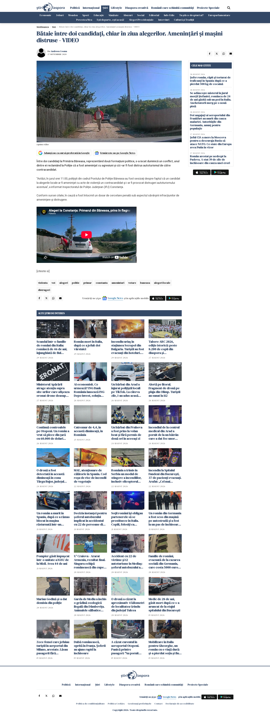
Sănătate (114, 15)
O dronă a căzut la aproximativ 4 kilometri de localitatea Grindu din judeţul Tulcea (127, 604)
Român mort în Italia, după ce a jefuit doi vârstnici (88, 345)
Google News (115, 298)
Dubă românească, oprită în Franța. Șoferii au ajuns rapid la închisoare (90, 647)
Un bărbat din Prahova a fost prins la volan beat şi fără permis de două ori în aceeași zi (126, 432)
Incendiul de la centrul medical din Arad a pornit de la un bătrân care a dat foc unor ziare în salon (164, 432)
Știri (105, 7)
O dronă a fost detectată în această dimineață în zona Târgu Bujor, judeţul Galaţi (50, 475)
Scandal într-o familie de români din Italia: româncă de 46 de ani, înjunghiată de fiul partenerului (52, 347)
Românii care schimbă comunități (172, 7)
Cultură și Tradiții (184, 19)
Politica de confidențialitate (90, 703)
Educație (99, 15)
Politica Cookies (116, 703)
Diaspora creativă (136, 7)
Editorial (154, 15)
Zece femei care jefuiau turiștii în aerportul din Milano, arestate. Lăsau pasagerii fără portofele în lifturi (53, 647)
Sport (85, 15)
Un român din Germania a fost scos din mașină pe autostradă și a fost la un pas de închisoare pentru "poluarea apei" (165, 518)
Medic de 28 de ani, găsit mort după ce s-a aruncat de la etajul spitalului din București (164, 604)
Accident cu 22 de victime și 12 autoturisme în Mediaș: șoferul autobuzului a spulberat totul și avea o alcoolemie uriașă (127, 561)
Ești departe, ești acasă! (110, 19)
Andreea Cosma (59, 51)
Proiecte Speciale (208, 7)
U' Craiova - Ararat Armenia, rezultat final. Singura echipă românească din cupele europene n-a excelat (90, 561)
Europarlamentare (219, 15)
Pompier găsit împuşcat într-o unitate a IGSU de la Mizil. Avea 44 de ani (53, 559)
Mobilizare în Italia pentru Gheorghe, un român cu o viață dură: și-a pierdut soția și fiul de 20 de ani (164, 647)
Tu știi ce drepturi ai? (191, 15)
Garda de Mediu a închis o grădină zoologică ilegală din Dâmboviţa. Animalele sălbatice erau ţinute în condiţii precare (90, 604)
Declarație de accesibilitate (180, 703)
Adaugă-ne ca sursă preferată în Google (67, 153)
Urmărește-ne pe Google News (117, 153)
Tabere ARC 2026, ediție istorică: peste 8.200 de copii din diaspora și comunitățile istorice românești (163, 347)
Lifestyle (116, 7)
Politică (75, 7)
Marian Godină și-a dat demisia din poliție (52, 601)
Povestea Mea (84, 19)
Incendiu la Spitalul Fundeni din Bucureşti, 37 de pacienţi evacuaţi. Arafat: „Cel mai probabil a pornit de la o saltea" (165, 475)
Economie (45, 15)
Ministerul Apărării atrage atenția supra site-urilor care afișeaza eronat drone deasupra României (53, 389)
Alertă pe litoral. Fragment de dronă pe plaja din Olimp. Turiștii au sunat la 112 (164, 389)
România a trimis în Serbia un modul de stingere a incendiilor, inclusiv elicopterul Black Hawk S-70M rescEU (126, 475)
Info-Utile (169, 15)
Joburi (60, 15)
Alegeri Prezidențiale (141, 19)
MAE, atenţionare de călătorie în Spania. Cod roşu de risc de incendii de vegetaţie (90, 475)
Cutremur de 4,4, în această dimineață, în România (88, 431)
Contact (158, 703)
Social (140, 15)
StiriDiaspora (43, 27)
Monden (73, 15)
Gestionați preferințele (139, 703)
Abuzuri (127, 15)
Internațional (91, 7)
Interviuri (163, 19)
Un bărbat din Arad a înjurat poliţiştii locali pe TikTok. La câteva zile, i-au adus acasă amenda (125, 389)
